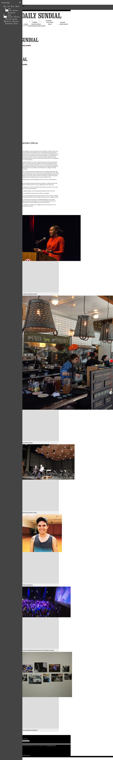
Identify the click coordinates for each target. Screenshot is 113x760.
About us (17, 23)
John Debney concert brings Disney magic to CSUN (25, 512)
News (10, 6)
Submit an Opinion (36, 24)
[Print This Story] (110, 392)
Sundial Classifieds (8, 21)
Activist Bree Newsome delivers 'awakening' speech (25, 294)
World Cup (11, 10)
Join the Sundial (17, 21)
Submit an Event (64, 24)
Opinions (35, 22)
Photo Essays (49, 22)
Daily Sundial (5, 2)
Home (6, 6)
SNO (25, 755)
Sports (9, 8)
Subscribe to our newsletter (13, 19)
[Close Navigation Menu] (19, 2)
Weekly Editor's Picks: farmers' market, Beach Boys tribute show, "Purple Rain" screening (33, 650)
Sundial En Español (33, 25)
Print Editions (41, 25)
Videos (50, 24)
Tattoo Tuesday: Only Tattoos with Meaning (23, 585)
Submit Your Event (11, 16)
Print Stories (18, 16)
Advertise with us (10, 23)
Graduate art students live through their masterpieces (25, 730)
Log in (28, 755)
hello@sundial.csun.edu (51, 745)
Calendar (62, 22)
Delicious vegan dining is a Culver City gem (23, 442)
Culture (13, 6)
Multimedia (49, 20)
